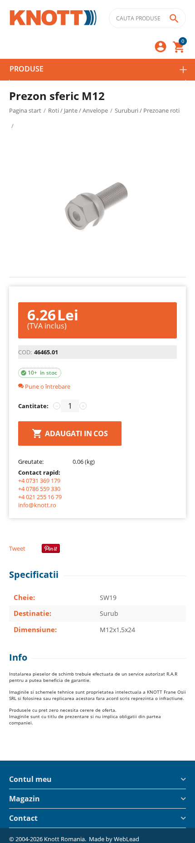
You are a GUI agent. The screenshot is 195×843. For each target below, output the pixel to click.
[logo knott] (53, 18)
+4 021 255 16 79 (40, 497)
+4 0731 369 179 (39, 480)
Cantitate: (33, 406)
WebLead (126, 839)
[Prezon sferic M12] (97, 208)
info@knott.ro (37, 505)
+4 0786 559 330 (39, 489)
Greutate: (31, 461)
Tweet (17, 548)
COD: (25, 352)
